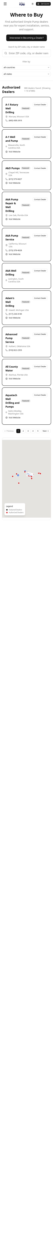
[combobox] (26, 67)
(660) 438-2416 (15, 120)
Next (45, 431)
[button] (18, 475)
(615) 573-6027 (15, 179)
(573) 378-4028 (15, 250)
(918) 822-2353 (15, 350)
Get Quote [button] (45, 3)
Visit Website (14, 151)
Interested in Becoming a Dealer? (27, 37)
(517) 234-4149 (15, 314)
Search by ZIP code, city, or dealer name (26, 47)
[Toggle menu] (5, 4)
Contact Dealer (40, 104)
